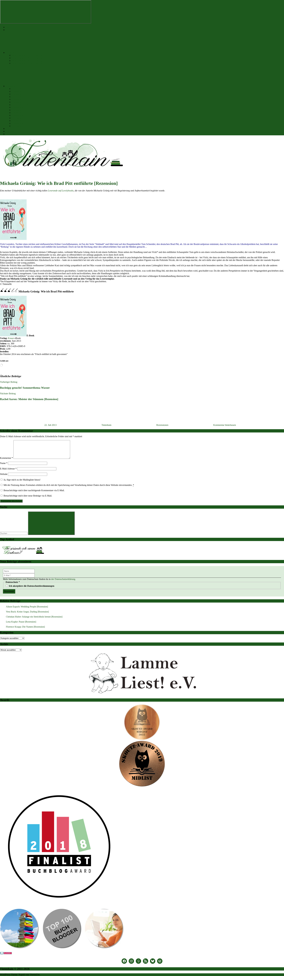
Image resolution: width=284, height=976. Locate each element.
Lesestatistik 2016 (20, 115)
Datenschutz (11, 134)
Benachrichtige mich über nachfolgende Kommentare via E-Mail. (34, 490)
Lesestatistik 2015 (20, 118)
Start (8, 27)
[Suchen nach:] (14, 533)
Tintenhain (106, 425)
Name (3, 463)
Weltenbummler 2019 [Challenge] (27, 55)
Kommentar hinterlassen (224, 425)
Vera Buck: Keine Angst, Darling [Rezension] (27, 611)
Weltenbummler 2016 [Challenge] (27, 63)
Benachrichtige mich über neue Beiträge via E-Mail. (28, 495)
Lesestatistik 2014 (20, 120)
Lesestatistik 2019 (20, 107)
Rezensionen (12, 30)
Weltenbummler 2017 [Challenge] (27, 60)
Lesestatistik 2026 (20, 88)
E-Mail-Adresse (8, 468)
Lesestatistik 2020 (20, 104)
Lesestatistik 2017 (20, 112)
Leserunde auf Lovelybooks (61, 190)
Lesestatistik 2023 (20, 96)
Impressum (11, 131)
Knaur (11, 338)
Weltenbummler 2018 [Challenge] (27, 58)
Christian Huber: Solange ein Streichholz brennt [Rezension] (34, 616)
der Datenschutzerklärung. (63, 579)
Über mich (11, 128)
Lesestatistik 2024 (20, 94)
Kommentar (6, 458)
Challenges (11, 52)
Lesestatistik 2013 (20, 123)
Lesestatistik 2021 (20, 102)
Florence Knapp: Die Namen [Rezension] (25, 626)
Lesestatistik (11, 86)
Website (3, 474)
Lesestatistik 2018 (20, 110)
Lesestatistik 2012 (20, 126)
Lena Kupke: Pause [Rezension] (21, 621)
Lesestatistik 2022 (20, 99)
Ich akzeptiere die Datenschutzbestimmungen (31, 586)
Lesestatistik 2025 (20, 91)
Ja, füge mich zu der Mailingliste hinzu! (21, 479)
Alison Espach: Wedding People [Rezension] (27, 606)
